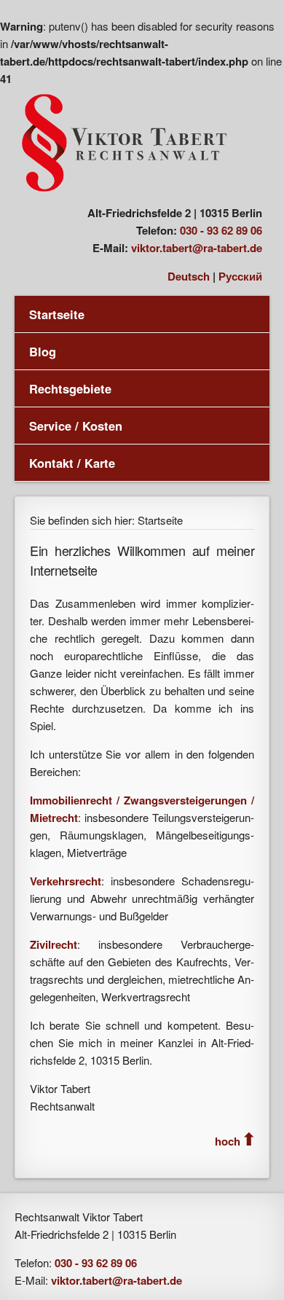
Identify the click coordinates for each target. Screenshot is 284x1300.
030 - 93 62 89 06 (221, 230)
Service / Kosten (75, 425)
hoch (227, 1141)
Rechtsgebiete (70, 388)
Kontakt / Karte (72, 462)
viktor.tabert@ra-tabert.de (196, 248)
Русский (240, 276)
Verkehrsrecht (65, 881)
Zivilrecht (53, 944)
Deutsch (188, 276)
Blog (42, 351)
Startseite (56, 314)
